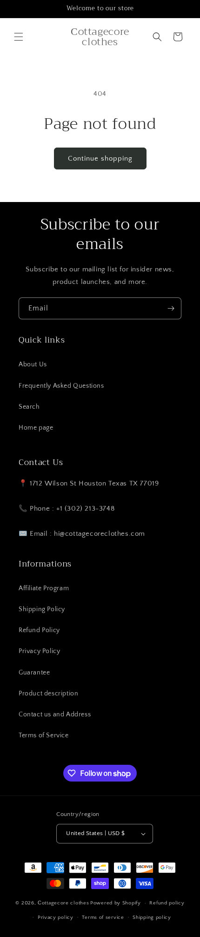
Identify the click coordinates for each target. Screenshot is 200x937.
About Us (33, 364)
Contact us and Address (55, 714)
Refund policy (166, 903)
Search (29, 407)
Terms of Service (44, 735)
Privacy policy (55, 917)
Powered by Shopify (115, 903)
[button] (18, 37)
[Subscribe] (170, 308)
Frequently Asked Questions (61, 386)
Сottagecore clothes (63, 903)
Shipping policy (152, 917)
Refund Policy (39, 630)
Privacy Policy (39, 651)
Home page (36, 427)
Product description (48, 693)
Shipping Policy (42, 609)
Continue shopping (100, 158)
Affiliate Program (44, 588)
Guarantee (34, 672)
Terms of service (103, 917)
